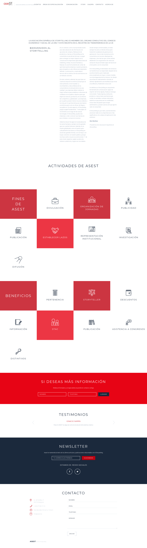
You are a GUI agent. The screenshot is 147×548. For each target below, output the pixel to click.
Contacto (99, 4)
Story (83, 4)
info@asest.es (38, 514)
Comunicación (71, 4)
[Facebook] (69, 471)
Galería (91, 4)
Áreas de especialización (53, 4)
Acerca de (109, 4)
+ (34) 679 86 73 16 (39, 506)
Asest (33, 541)
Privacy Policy (43, 541)
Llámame (103, 394)
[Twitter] (77, 471)
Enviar (72, 533)
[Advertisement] (73, 19)
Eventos (37, 4)
